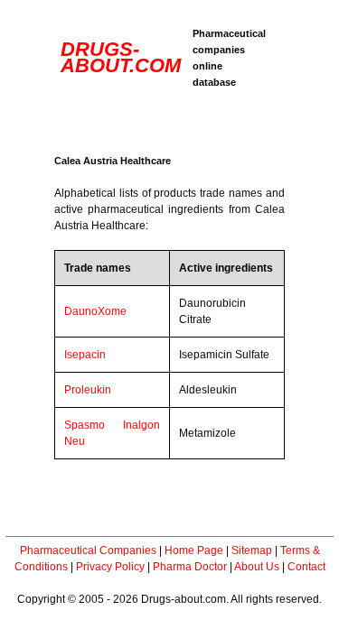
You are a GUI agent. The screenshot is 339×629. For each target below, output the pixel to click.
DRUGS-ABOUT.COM (121, 57)
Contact (306, 566)
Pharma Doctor (190, 566)
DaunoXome (95, 311)
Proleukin (87, 390)
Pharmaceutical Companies (88, 550)
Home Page (194, 550)
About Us (256, 566)
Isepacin (85, 354)
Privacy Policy (110, 566)
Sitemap (251, 550)
